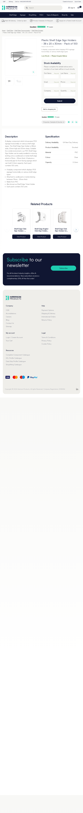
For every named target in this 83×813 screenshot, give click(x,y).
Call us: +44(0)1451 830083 (23, 1)
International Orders (49, 317)
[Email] (68, 122)
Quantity (64, 90)
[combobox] (43, 7)
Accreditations (11, 313)
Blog (7, 320)
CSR (7, 310)
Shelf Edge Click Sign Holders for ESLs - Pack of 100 (61, 230)
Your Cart (9, 341)
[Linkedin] (76, 122)
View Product (21, 237)
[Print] (72, 122)
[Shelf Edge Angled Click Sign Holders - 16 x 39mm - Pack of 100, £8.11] (41, 217)
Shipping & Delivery (48, 313)
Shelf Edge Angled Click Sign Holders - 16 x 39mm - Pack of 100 (41, 230)
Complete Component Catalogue (18, 355)
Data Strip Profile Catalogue (16, 361)
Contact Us (10, 323)
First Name (47, 73)
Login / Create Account (14, 337)
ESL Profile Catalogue (14, 358)
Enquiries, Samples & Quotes (53, 122)
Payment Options (48, 310)
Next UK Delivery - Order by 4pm (16, 20)
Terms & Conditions (48, 337)
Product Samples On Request (43, 20)
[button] (41, 27)
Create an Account (68, 1)
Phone (63, 82)
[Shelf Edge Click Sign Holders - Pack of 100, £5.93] (21, 217)
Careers (8, 317)
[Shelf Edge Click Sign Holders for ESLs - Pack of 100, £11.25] (61, 217)
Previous (7, 230)
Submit (59, 101)
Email (46, 82)
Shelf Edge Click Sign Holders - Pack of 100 (20, 230)
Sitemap (9, 326)
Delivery (11, 1)
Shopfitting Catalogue (14, 365)
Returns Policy (47, 320)
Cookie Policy (46, 344)
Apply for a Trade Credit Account (70, 20)
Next (76, 230)
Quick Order (78, 1)
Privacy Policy (46, 341)
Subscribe (64, 268)
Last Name (64, 73)
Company (47, 90)
